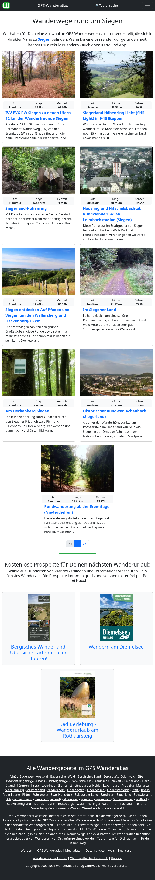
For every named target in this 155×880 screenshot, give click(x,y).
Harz (145, 781)
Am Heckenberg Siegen (27, 410)
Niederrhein (56, 790)
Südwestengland (19, 804)
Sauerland (124, 795)
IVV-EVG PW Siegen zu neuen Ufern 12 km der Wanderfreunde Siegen (38, 115)
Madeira (128, 785)
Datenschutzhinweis (100, 850)
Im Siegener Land (99, 309)
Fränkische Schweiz (107, 781)
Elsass (40, 781)
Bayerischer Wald (62, 776)
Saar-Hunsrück (61, 795)
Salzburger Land (86, 795)
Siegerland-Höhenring (26, 208)
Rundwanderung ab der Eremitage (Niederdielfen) (76, 509)
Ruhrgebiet (40, 795)
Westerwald (115, 808)
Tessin (50, 804)
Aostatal (42, 776)
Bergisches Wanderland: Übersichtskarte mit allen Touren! (39, 652)
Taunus (38, 804)
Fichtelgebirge (57, 781)
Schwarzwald (22, 799)
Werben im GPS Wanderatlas (41, 850)
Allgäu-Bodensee (22, 776)
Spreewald (103, 799)
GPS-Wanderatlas (53, 5)
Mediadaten (73, 850)
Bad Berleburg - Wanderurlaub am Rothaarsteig (77, 730)
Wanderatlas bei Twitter (50, 858)
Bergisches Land (89, 776)
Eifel (141, 776)
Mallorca (142, 785)
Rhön (26, 795)
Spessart (87, 799)
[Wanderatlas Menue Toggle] (147, 5)
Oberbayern (75, 790)
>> (85, 544)
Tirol (114, 804)
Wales (75, 808)
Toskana (126, 804)
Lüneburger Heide (87, 785)
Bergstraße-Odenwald (119, 776)
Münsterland (35, 790)
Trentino (140, 804)
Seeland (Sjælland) (48, 799)
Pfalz (135, 790)
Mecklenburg (14, 790)
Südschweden (123, 799)
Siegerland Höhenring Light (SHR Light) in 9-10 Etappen (114, 115)
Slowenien (70, 799)
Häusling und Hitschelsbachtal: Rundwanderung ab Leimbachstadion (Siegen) (112, 214)
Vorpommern (59, 808)
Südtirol (141, 799)
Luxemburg (111, 785)
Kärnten (23, 785)
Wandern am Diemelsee (116, 646)
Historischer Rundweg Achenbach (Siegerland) (114, 413)
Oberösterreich (118, 790)
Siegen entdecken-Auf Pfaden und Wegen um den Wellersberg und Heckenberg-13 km (37, 315)
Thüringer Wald (97, 804)
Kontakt (116, 858)
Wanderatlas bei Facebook (89, 858)
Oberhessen (96, 790)
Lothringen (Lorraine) (56, 785)
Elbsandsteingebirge (19, 781)
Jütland (10, 785)
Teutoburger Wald (71, 804)
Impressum (126, 850)
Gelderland (132, 781)
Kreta (35, 785)
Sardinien (107, 795)
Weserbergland (93, 808)
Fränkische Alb (80, 781)
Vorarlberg (39, 808)
